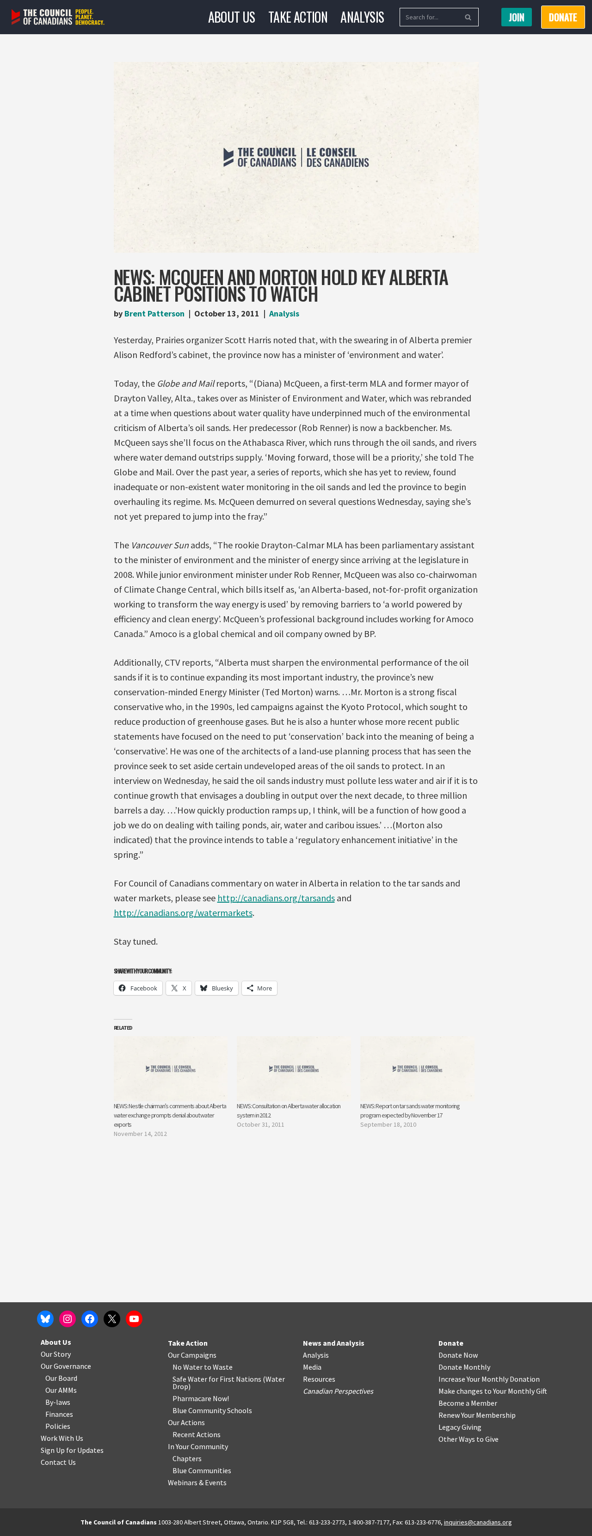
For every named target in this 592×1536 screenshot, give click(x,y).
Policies (57, 1426)
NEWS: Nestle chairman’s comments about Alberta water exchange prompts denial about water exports (170, 1115)
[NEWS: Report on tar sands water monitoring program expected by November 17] (417, 1068)
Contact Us (58, 1462)
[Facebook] (89, 1319)
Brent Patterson (154, 313)
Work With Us (62, 1438)
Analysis (362, 16)
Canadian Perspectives (338, 1391)
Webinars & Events (197, 1482)
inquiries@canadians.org (478, 1522)
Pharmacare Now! (201, 1398)
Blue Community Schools (212, 1410)
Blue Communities (202, 1470)
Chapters (187, 1458)
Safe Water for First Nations (217, 1379)
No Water (188, 1367)
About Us (231, 16)
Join (516, 17)
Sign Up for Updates (72, 1450)
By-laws (57, 1402)
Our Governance (66, 1366)
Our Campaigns (192, 1355)
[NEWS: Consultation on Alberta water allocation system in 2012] (294, 1068)
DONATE (563, 17)
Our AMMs (61, 1390)
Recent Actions (197, 1434)
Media (312, 1367)
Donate (450, 1343)
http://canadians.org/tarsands (276, 898)
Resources (319, 1379)
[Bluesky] (45, 1319)
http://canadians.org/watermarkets (183, 912)
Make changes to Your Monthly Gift (492, 1391)
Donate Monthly (464, 1367)
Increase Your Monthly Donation (489, 1379)
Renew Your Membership (477, 1415)
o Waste (220, 1367)
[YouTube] (134, 1319)
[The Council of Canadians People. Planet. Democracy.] (58, 17)
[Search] (468, 17)
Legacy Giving (459, 1427)
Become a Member (467, 1403)
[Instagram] (67, 1319)
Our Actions (186, 1422)
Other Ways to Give (468, 1439)
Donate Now (458, 1355)
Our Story (56, 1354)
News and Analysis (333, 1343)
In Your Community (198, 1446)
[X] (112, 1319)
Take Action (297, 16)
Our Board (61, 1378)
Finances (59, 1414)
